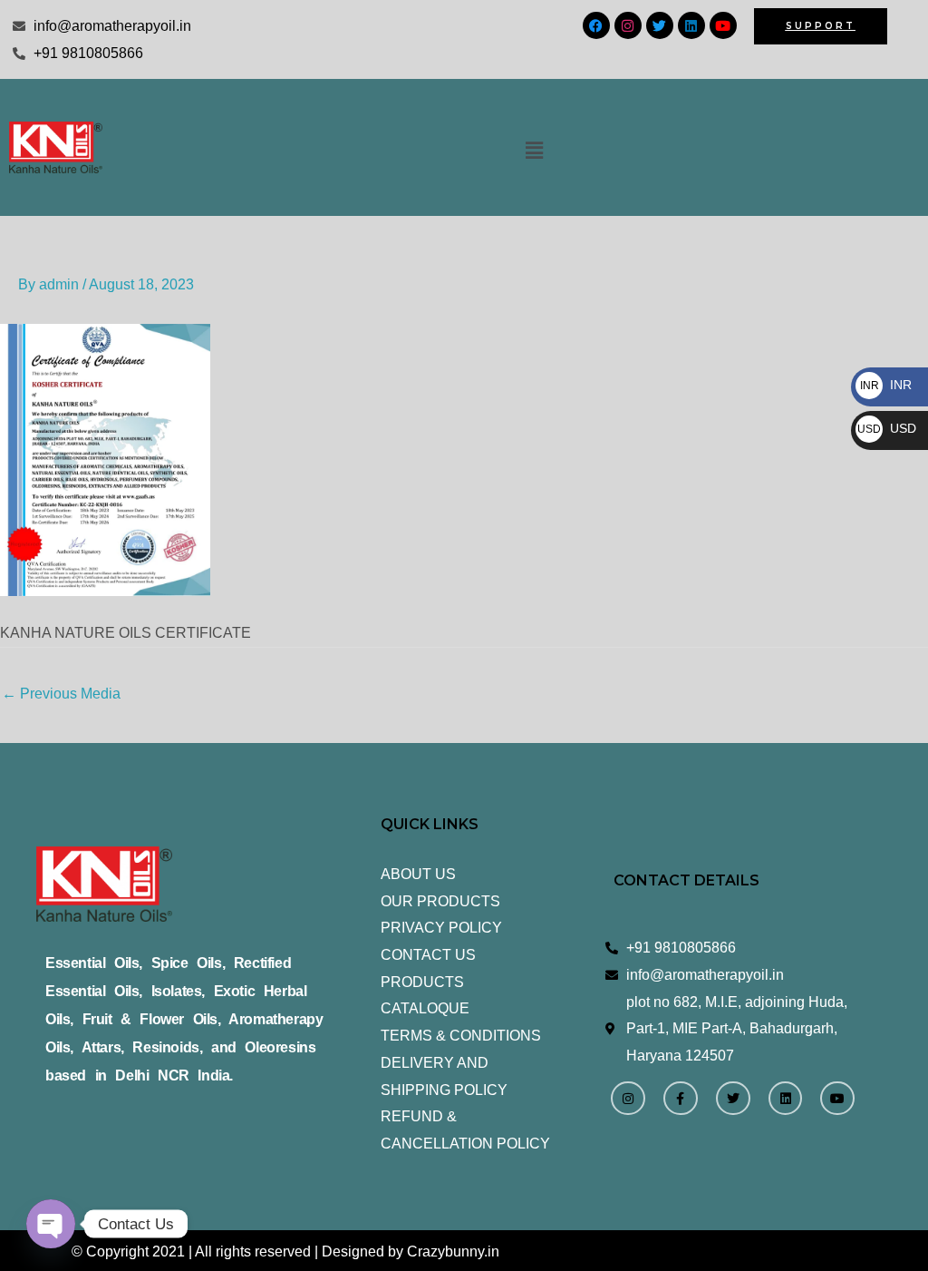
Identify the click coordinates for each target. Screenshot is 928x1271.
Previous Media (61, 693)
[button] (534, 150)
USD (886, 428)
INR (886, 384)
